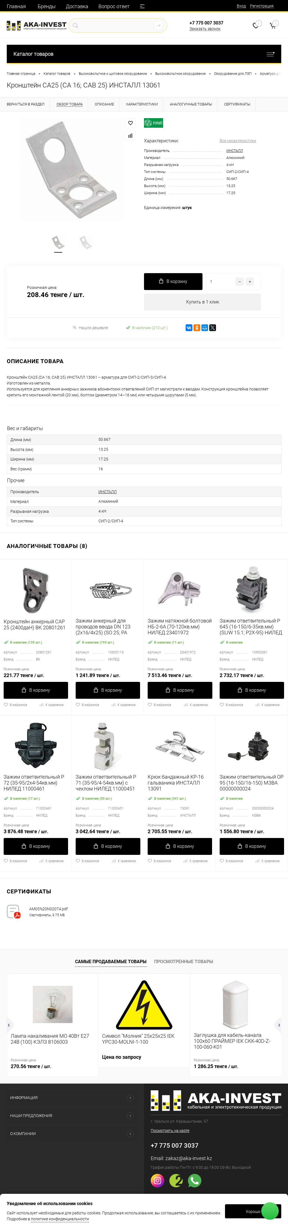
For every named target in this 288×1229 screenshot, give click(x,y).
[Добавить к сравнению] (130, 136)
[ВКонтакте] (189, 327)
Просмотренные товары (183, 961)
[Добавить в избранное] (130, 123)
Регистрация (262, 6)
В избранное (18, 705)
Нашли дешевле (93, 327)
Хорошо (253, 1211)
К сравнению (55, 705)
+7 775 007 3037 (206, 23)
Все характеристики (238, 140)
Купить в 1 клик (202, 302)
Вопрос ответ (114, 6)
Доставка (77, 6)
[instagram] (159, 1186)
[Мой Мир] (204, 327)
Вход (241, 6)
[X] (212, 327)
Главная (16, 6)
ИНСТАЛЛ (234, 151)
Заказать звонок (205, 28)
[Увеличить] (72, 170)
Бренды (47, 6)
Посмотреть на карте (170, 1130)
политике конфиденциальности (60, 1219)
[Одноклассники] (197, 327)
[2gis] (178, 1186)
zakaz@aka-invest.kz (188, 1158)
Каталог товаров (33, 54)
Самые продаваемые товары (111, 961)
